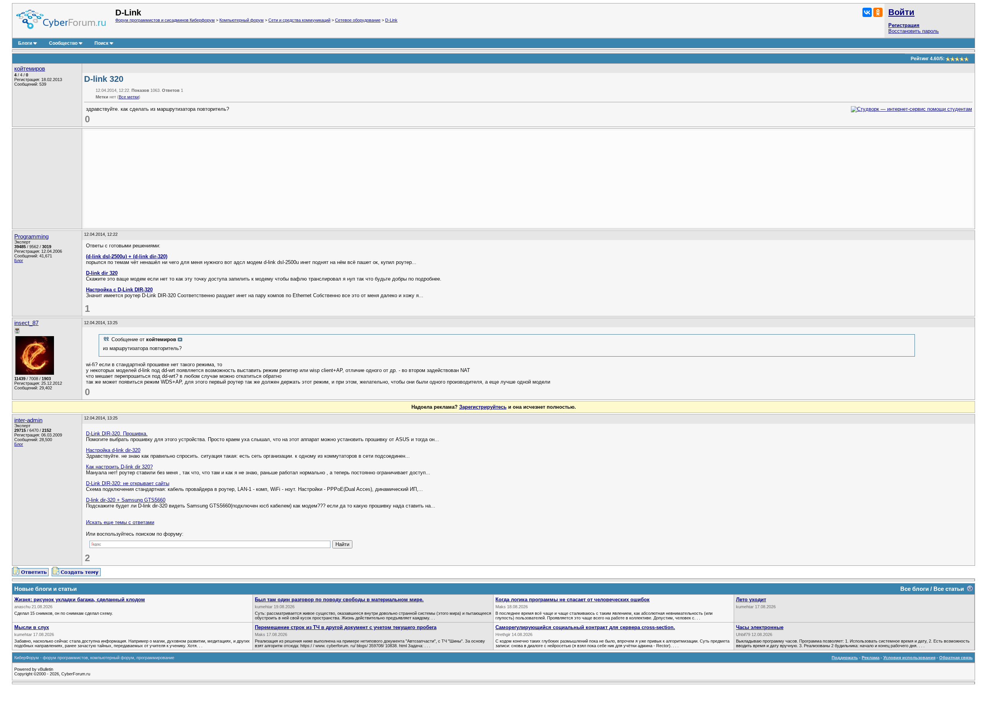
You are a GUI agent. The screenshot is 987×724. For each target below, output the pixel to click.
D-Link (391, 20)
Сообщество (63, 43)
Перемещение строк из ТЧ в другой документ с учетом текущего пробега (345, 627)
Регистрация (904, 25)
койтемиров (29, 69)
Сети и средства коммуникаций (299, 20)
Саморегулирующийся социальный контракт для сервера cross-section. (585, 627)
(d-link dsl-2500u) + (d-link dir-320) (126, 256)
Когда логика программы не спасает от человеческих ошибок (572, 599)
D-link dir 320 (102, 273)
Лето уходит (751, 599)
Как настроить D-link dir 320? (119, 467)
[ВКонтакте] (867, 12)
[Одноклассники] (878, 12)
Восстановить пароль (913, 31)
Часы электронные (759, 627)
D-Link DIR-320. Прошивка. (117, 433)
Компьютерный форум (241, 20)
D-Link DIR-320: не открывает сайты (127, 483)
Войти (901, 12)
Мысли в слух (31, 627)
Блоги (25, 43)
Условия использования (909, 657)
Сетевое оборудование (358, 20)
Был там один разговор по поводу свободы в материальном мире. (339, 599)
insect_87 (26, 323)
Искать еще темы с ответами (120, 522)
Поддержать (845, 657)
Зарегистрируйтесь (483, 407)
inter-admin (28, 420)
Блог (18, 260)
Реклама (870, 657)
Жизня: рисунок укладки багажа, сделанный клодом (79, 599)
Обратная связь (956, 657)
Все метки (129, 97)
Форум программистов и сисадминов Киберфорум (165, 20)
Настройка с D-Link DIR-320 (119, 290)
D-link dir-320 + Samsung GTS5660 (125, 500)
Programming (31, 236)
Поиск (101, 43)
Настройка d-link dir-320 (113, 450)
